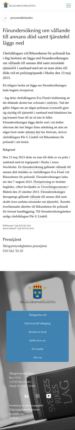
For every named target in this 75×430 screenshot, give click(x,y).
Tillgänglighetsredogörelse (24, 409)
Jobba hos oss (37, 340)
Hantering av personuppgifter (26, 405)
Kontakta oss (16, 414)
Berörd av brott (37, 332)
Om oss (37, 357)
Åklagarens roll (37, 315)
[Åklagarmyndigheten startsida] (19, 5)
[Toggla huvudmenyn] (68, 5)
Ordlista (13, 418)
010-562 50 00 (26, 386)
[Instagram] (37, 396)
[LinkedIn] (26, 396)
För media (37, 349)
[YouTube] (48, 396)
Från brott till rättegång (37, 323)
